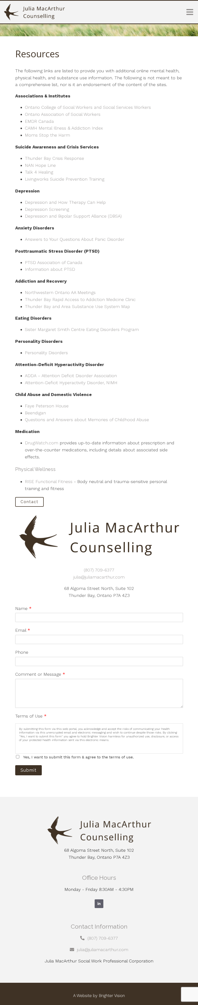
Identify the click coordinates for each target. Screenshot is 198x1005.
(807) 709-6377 (99, 569)
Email (22, 630)
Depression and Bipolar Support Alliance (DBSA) (73, 216)
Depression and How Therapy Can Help (65, 202)
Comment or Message (40, 674)
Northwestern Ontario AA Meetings (60, 292)
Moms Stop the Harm (47, 135)
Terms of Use (31, 716)
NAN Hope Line (40, 165)
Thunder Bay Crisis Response (54, 158)
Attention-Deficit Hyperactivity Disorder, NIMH (71, 382)
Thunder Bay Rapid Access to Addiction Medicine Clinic (80, 299)
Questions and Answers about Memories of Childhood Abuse (87, 419)
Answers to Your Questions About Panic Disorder (75, 239)
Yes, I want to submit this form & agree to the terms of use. (78, 757)
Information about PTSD (50, 269)
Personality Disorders (46, 352)
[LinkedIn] (99, 903)
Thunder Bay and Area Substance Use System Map (77, 306)
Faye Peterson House (47, 405)
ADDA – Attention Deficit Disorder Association (71, 375)
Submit (28, 770)
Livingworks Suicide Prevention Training (64, 179)
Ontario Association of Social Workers (62, 114)
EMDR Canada (39, 121)
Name (23, 608)
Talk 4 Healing (39, 172)
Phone (21, 652)
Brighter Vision (112, 995)
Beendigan (35, 412)
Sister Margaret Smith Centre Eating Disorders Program (82, 329)
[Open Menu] (189, 12)
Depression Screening (47, 209)
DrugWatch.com (41, 442)
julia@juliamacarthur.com (99, 577)
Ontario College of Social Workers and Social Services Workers (88, 107)
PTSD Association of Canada (53, 262)
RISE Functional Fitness (48, 481)
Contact (29, 501)
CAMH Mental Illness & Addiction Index (64, 128)
